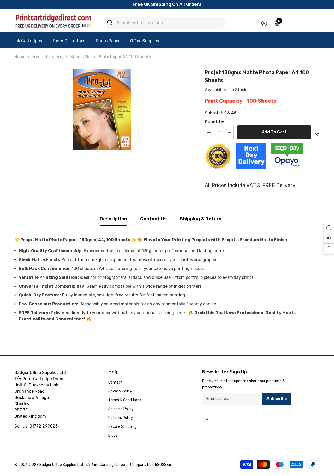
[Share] (315, 133)
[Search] (164, 23)
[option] (101, 109)
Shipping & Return (201, 219)
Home (20, 56)
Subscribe (276, 398)
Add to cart (274, 131)
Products (41, 56)
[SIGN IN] (264, 23)
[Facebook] (207, 419)
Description (113, 219)
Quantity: (214, 121)
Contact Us (153, 219)
